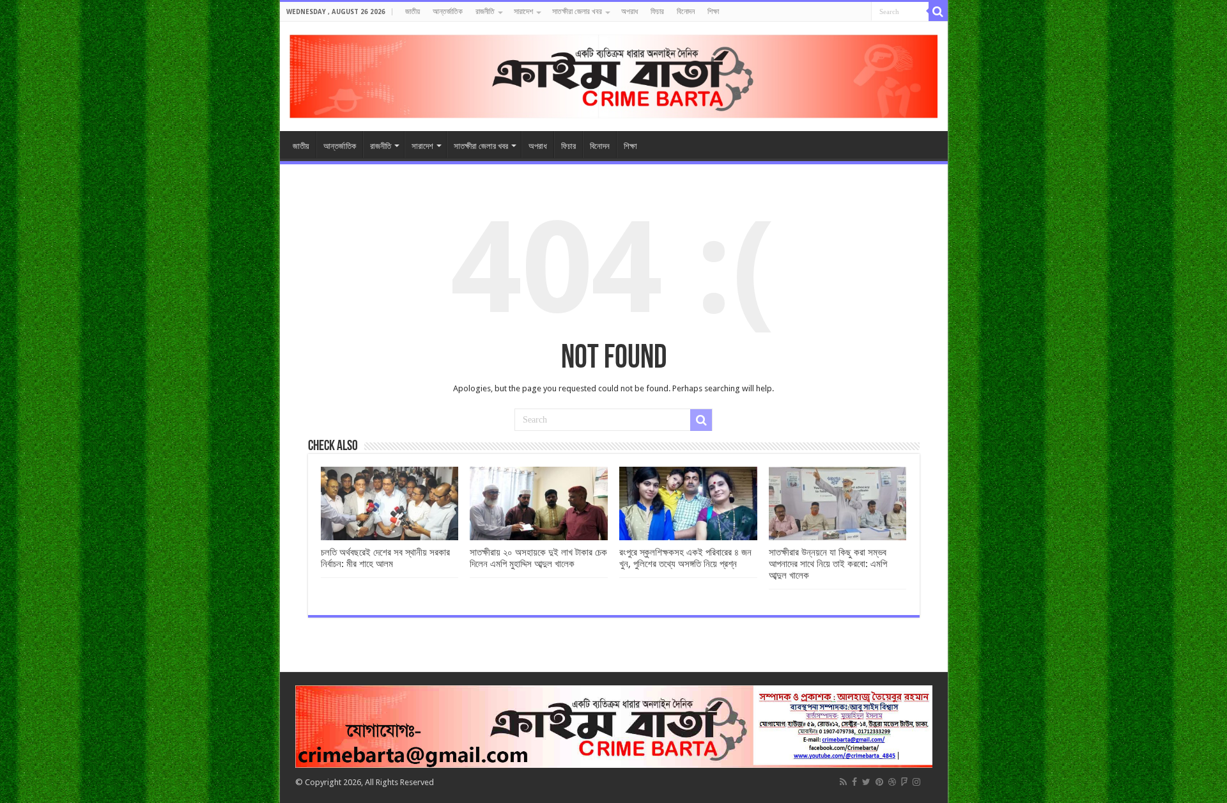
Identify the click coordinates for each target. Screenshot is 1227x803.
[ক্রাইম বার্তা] (613, 74)
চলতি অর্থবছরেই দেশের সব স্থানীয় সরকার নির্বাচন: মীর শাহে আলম (385, 558)
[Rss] (843, 782)
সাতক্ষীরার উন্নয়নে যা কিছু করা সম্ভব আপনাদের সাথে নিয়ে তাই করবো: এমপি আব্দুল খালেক (828, 564)
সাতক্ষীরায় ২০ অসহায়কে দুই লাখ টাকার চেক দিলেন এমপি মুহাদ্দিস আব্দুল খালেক (538, 558)
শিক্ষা (713, 11)
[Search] (938, 11)
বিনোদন (686, 11)
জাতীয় (412, 11)
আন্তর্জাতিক (448, 11)
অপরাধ (629, 11)
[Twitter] (866, 782)
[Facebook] (854, 782)
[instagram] (916, 782)
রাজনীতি (485, 11)
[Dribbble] (892, 782)
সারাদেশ (523, 11)
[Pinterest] (879, 782)
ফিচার (657, 11)
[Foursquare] (904, 782)
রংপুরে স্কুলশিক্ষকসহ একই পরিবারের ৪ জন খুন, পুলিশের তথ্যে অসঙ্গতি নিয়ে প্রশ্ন (685, 558)
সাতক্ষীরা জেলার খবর (577, 11)
